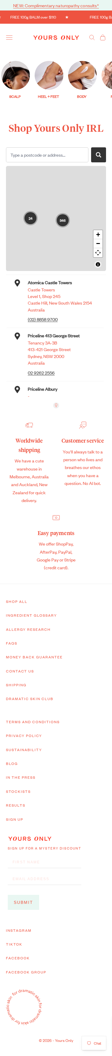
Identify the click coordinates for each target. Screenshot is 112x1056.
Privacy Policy (24, 735)
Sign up (14, 819)
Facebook (18, 958)
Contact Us (20, 671)
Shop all (16, 601)
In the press (21, 777)
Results (15, 805)
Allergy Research (28, 629)
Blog (12, 763)
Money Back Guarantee (34, 657)
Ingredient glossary (31, 615)
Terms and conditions (33, 721)
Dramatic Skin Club (29, 698)
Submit (23, 902)
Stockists (18, 791)
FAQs (11, 643)
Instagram (19, 930)
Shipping (16, 684)
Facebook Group (26, 972)
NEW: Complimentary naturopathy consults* (56, 5)
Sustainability (24, 749)
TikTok (14, 944)
